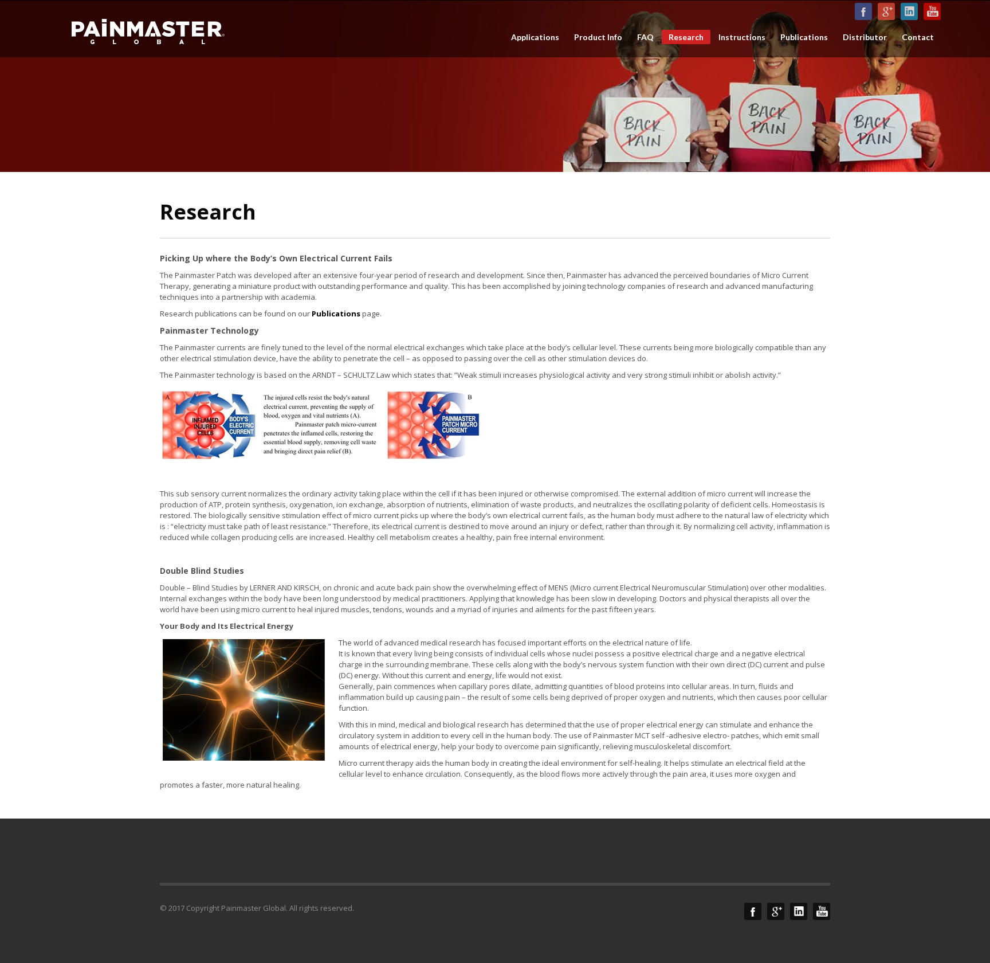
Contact (918, 37)
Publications (804, 37)
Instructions (741, 37)
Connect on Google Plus (886, 11)
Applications (535, 37)
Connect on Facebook (863, 11)
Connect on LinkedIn (909, 11)
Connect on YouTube (932, 11)
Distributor (865, 37)
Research (686, 37)
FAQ (645, 37)
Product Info (598, 37)
